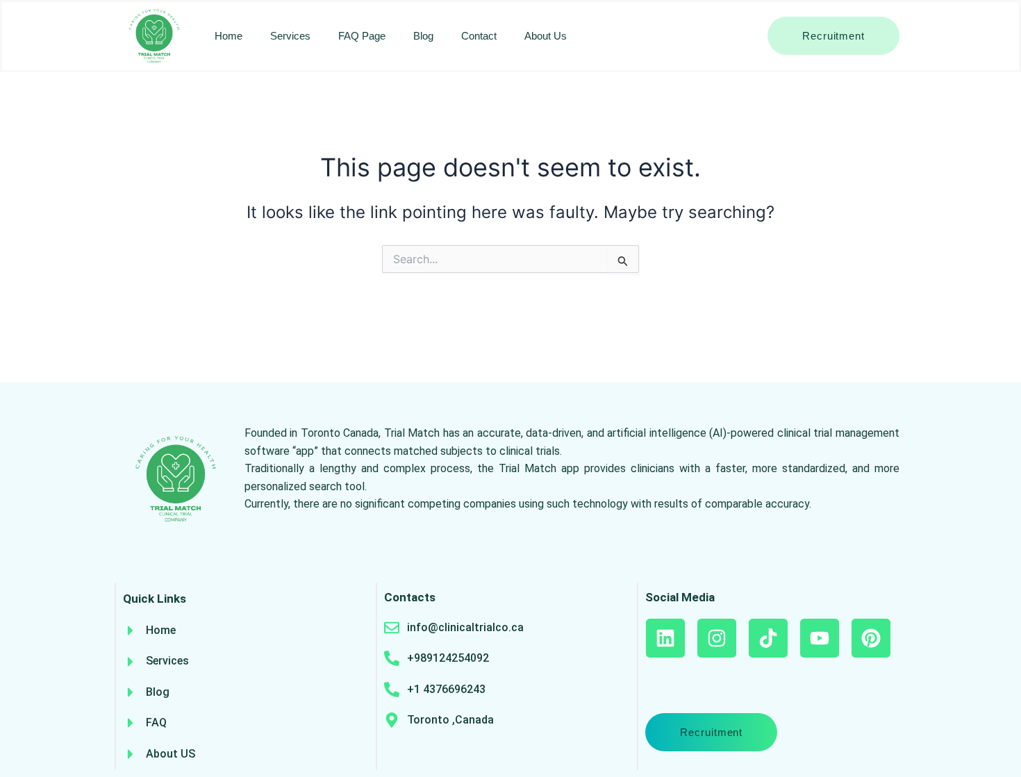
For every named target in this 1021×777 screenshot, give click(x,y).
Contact (479, 36)
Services (290, 36)
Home (228, 36)
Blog (423, 36)
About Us (545, 36)
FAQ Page (361, 36)
